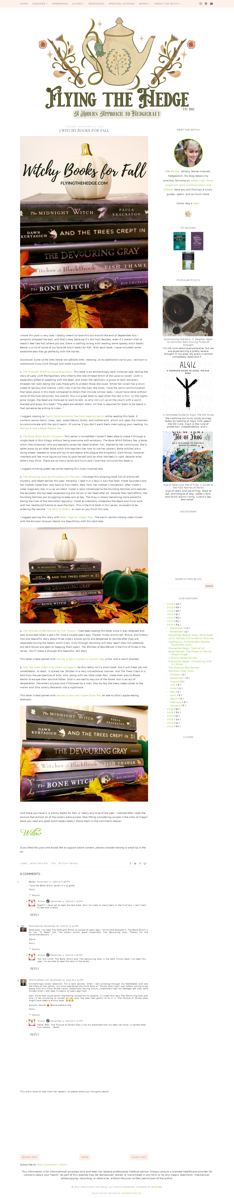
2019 (170, 709)
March (174, 698)
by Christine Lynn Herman (51, 476)
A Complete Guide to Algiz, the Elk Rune (188, 414)
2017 (170, 716)
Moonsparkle (36, 926)
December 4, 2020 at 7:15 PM (67, 901)
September (177, 678)
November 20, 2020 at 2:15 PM (66, 980)
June (173, 688)
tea (54, 863)
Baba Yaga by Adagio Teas (76, 517)
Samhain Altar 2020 (181, 671)
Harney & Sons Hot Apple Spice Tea (78, 695)
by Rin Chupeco (43, 436)
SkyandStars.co (131, 1193)
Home (84, 1157)
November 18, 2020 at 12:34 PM (61, 926)
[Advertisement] (84, 1123)
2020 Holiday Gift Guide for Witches (191, 638)
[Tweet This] (135, 864)
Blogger (157, 1187)
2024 (170, 611)
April (173, 695)
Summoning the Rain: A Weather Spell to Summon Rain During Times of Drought (188, 342)
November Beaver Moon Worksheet (191, 635)
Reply (32, 889)
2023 (170, 614)
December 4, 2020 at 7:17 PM (67, 1021)
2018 (170, 712)
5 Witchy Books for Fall (183, 658)
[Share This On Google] (145, 864)
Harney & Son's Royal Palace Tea (40, 428)
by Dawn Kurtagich (49, 667)
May (173, 691)
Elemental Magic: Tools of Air (187, 648)
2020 (170, 624)
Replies (36, 895)
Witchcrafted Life (39, 980)
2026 (170, 604)
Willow (41, 901)
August (175, 681)
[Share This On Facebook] (130, 864)
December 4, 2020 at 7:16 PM (67, 955)
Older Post (139, 1157)
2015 (170, 722)
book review (39, 863)
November (177, 631)
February (176, 702)
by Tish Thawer (49, 630)
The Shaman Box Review (184, 667)
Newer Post (30, 1157)
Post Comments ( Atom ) (52, 1164)
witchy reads (68, 863)
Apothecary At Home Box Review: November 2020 (190, 643)
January (175, 705)
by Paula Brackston (47, 371)
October (175, 674)
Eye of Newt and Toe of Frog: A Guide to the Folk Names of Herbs (188, 486)
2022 (170, 617)
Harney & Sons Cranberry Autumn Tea (80, 659)
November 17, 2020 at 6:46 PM (53, 882)
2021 (170, 621)
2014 (170, 726)
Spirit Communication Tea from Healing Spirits (75, 416)
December (177, 628)
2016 (170, 719)
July (173, 684)
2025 (170, 607)
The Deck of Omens (58, 509)
